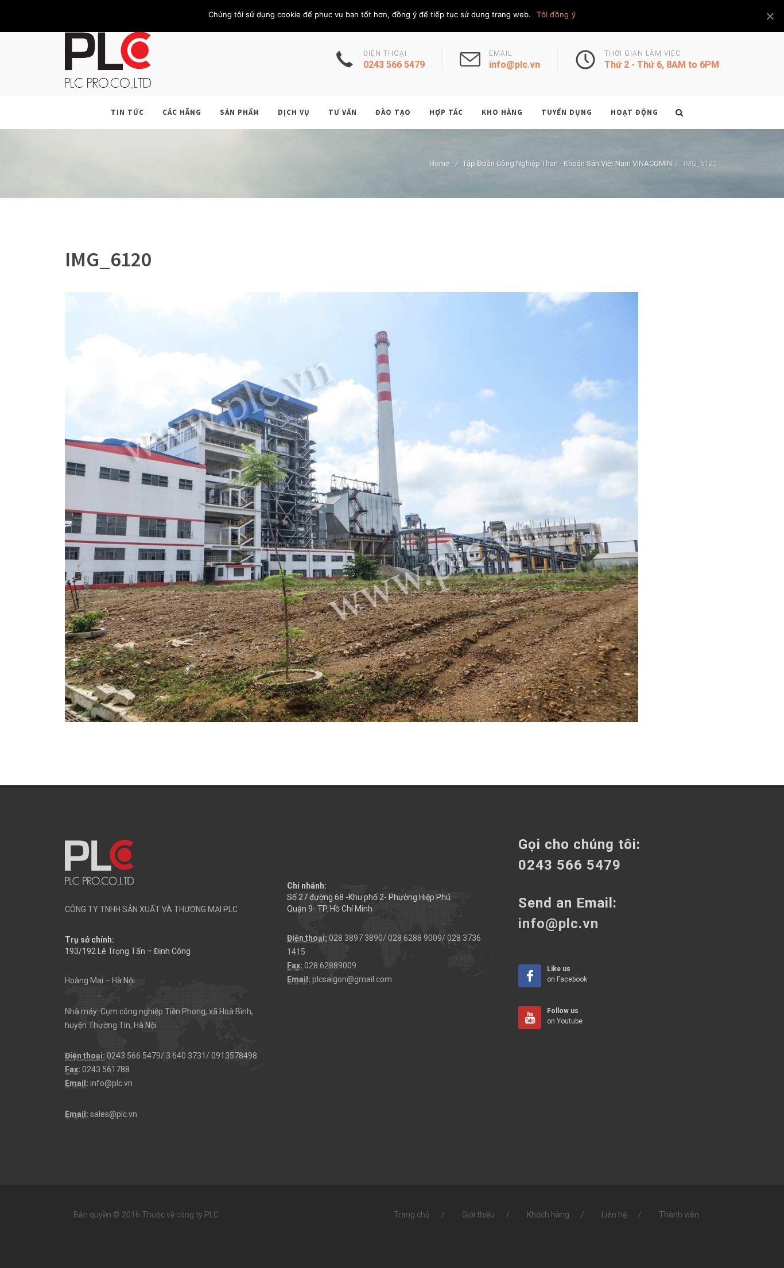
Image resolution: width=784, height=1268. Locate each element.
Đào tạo (393, 112)
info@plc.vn (111, 1083)
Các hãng (181, 112)
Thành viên (679, 1214)
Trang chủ (412, 1214)
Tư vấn (342, 112)
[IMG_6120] (351, 506)
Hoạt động (634, 112)
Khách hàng (548, 1214)
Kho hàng (502, 112)
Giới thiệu (478, 1214)
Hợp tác (446, 112)
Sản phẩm (239, 112)
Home (439, 163)
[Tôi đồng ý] (769, 16)
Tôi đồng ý (556, 14)
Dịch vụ (294, 112)
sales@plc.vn (113, 1114)
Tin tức (127, 112)
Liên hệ (614, 1214)
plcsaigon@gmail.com (352, 979)
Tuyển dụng (566, 112)
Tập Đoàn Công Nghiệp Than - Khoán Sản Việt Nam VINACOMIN (567, 163)
